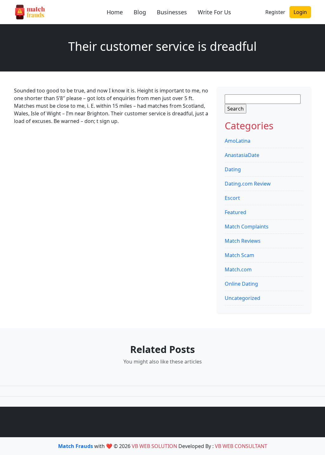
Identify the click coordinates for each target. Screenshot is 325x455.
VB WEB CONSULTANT (241, 446)
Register (275, 12)
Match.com (238, 269)
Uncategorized (242, 298)
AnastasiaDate (242, 155)
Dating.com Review (248, 183)
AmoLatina (237, 140)
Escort (232, 197)
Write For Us (214, 12)
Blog (140, 12)
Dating (233, 169)
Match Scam (239, 255)
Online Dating (241, 283)
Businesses (172, 12)
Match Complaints (247, 226)
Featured (235, 212)
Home (115, 12)
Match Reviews (243, 240)
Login (300, 12)
